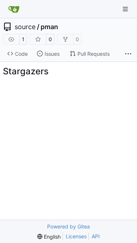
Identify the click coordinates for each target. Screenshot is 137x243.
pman (49, 27)
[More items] (128, 54)
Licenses (76, 236)
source (25, 27)
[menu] (49, 237)
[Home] (14, 9)
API (96, 236)
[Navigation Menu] (126, 9)
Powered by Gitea (68, 226)
